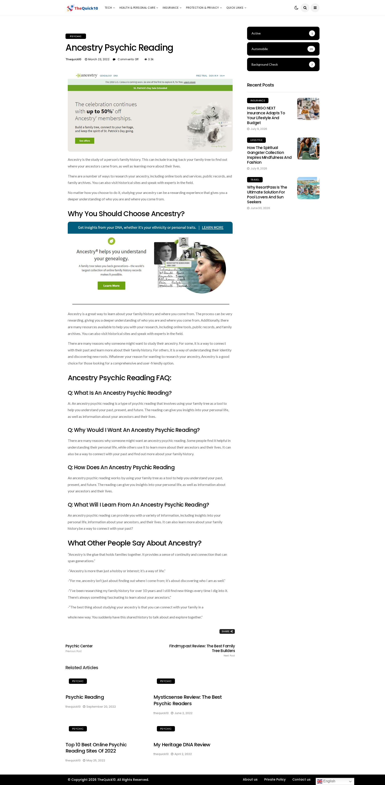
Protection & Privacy (202, 8)
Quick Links (234, 8)
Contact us (301, 779)
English (328, 781)
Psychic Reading (85, 697)
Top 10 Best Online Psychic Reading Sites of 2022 (96, 748)
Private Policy (275, 779)
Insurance (170, 8)
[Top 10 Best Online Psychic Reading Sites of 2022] (106, 729)
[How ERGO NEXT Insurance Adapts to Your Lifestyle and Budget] (308, 109)
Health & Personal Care (137, 8)
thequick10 (74, 59)
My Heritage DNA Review (182, 744)
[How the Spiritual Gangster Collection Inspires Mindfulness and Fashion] (308, 148)
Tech (108, 8)
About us (250, 779)
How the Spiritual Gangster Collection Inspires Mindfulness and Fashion (269, 155)
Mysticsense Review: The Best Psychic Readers (188, 700)
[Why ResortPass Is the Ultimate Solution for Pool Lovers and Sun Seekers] (308, 188)
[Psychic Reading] (106, 681)
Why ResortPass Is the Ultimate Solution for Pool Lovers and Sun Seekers (267, 195)
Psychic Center (79, 648)
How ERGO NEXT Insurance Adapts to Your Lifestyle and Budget (266, 115)
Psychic (76, 36)
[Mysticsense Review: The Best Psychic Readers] (194, 681)
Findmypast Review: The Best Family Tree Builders (202, 650)
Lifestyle (256, 140)
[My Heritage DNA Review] (194, 729)
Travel (254, 179)
